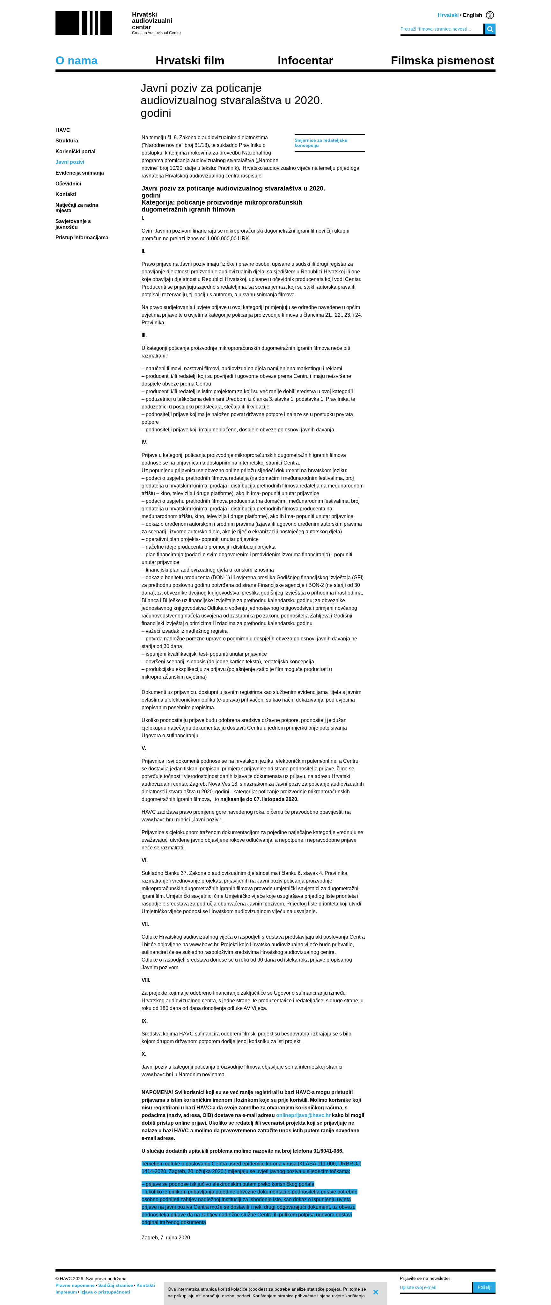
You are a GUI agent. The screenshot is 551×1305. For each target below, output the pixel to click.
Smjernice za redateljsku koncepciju (321, 143)
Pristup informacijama (82, 237)
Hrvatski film (190, 60)
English (472, 15)
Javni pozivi (69, 162)
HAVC (62, 130)
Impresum (66, 1291)
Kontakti (65, 194)
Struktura (66, 140)
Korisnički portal (75, 151)
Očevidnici (68, 183)
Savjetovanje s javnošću (73, 224)
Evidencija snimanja (79, 173)
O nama (76, 60)
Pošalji (485, 1287)
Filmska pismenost (442, 60)
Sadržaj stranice (115, 1285)
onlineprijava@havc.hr (303, 1115)
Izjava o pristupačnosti (105, 1291)
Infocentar (305, 60)
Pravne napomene (75, 1285)
